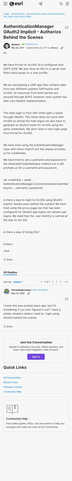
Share (8, 259)
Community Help (12, 391)
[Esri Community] (16, 4)
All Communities (12, 377)
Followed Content (12, 387)
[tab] (10, 272)
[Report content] (67, 28)
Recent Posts (10, 382)
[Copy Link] (62, 47)
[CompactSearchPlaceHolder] (61, 3)
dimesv (15, 44)
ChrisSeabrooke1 (21, 289)
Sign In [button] (36, 356)
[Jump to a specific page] (66, 281)
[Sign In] (67, 3)
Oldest (17, 282)
